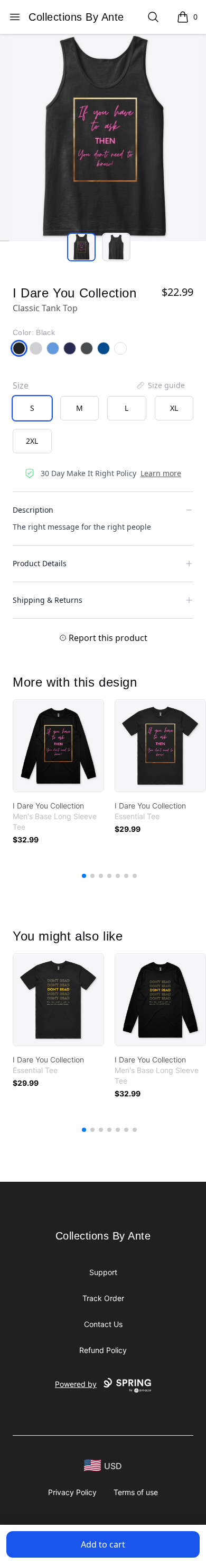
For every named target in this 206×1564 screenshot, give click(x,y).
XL (174, 408)
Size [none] (21, 385)
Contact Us (103, 1324)
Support (103, 1272)
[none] (160, 385)
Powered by (76, 1384)
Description (33, 510)
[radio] (32, 408)
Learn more (161, 473)
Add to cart (103, 1544)
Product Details (40, 563)
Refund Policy (103, 1350)
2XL (32, 441)
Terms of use (136, 1492)
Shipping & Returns (47, 600)
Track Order (103, 1298)
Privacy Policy (72, 1492)
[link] (58, 746)
